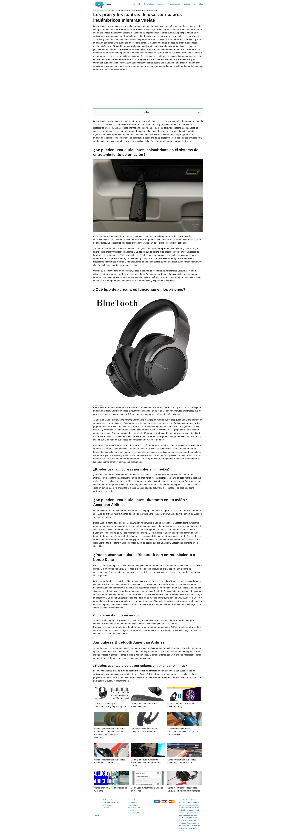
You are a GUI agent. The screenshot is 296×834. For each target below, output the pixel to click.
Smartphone (149, 4)
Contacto (106, 807)
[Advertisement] (148, 89)
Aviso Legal (107, 805)
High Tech (136, 4)
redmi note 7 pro (134, 807)
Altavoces (162, 4)
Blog (201, 4)
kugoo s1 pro (133, 805)
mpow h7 (131, 800)
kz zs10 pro (132, 810)
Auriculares (175, 4)
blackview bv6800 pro (136, 813)
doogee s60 (132, 802)
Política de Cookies (110, 800)
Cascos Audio (189, 4)
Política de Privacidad (110, 802)
